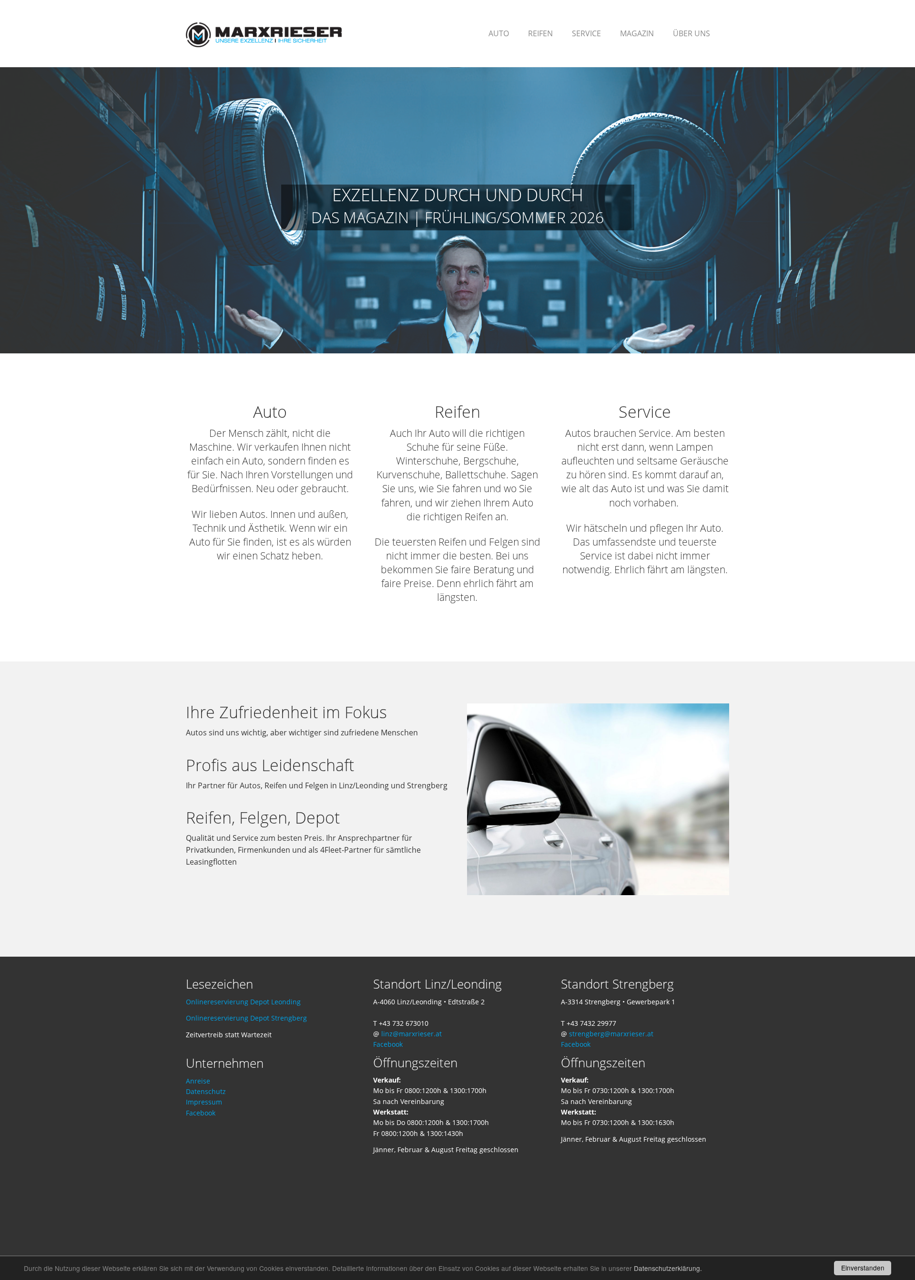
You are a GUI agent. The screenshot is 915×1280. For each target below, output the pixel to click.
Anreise (198, 1080)
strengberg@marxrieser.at (611, 1033)
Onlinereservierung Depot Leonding (243, 1001)
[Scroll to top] (884, 1249)
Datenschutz (206, 1091)
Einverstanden (862, 1267)
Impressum (204, 1101)
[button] (540, 33)
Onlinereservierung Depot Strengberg (246, 1017)
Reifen (457, 412)
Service (645, 412)
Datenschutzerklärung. (668, 1268)
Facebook (200, 1112)
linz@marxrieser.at (411, 1033)
